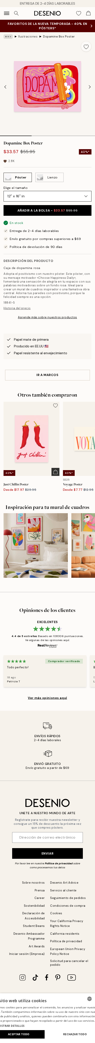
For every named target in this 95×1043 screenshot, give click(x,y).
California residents (64, 934)
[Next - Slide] (89, 86)
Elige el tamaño (16, 188)
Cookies (56, 913)
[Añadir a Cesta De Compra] (55, 472)
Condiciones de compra (68, 906)
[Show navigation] (6, 13)
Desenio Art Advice (64, 883)
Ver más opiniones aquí (47, 698)
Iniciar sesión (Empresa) (27, 954)
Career (39, 898)
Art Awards (37, 946)
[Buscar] (16, 13)
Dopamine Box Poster (59, 36)
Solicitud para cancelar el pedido (69, 963)
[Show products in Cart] (88, 13)
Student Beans (34, 926)
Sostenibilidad (34, 906)
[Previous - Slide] (5, 86)
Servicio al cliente (63, 890)
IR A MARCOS (47, 375)
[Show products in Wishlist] (79, 13)
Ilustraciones (28, 36)
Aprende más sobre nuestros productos (47, 317)
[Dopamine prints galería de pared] (36, 545)
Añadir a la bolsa (47, 210)
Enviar (47, 853)
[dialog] (47, 1018)
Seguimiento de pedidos (68, 898)
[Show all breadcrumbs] (8, 36)
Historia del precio (17, 308)
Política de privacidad (59, 863)
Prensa (40, 890)
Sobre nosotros (33, 883)
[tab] (16, 134)
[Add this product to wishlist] (86, 46)
